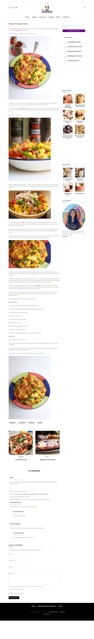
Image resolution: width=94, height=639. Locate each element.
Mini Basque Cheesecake (74, 51)
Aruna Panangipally (15, 523)
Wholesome (43, 17)
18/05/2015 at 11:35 (17, 535)
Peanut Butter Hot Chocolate (67, 179)
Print (41, 422)
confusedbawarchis (15, 502)
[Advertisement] (73, 77)
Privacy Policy (47, 614)
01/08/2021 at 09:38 (14, 479)
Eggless (34, 17)
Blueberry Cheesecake (47, 460)
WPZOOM (62, 611)
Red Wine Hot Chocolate (79, 179)
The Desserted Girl (18, 511)
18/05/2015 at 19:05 (14, 504)
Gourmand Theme (53, 611)
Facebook (23, 422)
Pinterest (32, 422)
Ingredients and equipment (47, 606)
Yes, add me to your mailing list (16, 589)
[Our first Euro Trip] (21, 443)
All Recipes (65, 17)
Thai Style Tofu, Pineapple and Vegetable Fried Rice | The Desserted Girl (31, 494)
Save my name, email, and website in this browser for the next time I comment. (26, 586)
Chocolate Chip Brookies (80, 121)
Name (10, 553)
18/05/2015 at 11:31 (14, 525)
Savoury (51, 17)
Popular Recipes (68, 37)
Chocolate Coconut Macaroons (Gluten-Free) (68, 137)
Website (11, 567)
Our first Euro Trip (21, 460)
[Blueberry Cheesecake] (47, 443)
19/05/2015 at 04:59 (17, 513)
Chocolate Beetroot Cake (74, 46)
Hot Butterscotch (80, 193)
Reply (21, 479)
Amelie (39, 285)
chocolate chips (17, 30)
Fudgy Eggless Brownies (74, 42)
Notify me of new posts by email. (16, 593)
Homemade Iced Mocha (68, 194)
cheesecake (23, 108)
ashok (11, 477)
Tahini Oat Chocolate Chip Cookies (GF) (80, 105)
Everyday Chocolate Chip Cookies (80, 136)
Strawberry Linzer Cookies (67, 121)
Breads (58, 17)
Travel (60, 606)
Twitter (13, 422)
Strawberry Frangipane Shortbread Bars (68, 106)
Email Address (12, 560)
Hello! (34, 606)
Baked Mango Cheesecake (74, 56)
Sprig (23, 222)
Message (11, 573)
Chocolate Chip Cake (73, 60)
